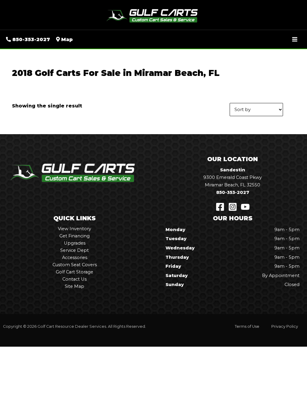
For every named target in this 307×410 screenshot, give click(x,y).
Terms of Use (247, 326)
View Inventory (74, 228)
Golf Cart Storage (74, 272)
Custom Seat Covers (74, 264)
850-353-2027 (232, 192)
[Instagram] (232, 206)
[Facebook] (220, 206)
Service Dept (74, 250)
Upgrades (74, 243)
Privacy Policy (284, 326)
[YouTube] (245, 206)
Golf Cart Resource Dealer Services (71, 326)
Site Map (74, 286)
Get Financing (74, 236)
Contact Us (74, 279)
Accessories (74, 257)
